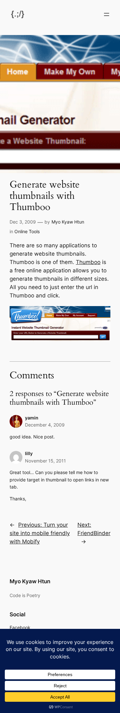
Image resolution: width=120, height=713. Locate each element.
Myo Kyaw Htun (68, 221)
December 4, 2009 (45, 424)
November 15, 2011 (45, 460)
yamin (31, 417)
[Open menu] (106, 14)
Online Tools (27, 231)
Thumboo (88, 262)
